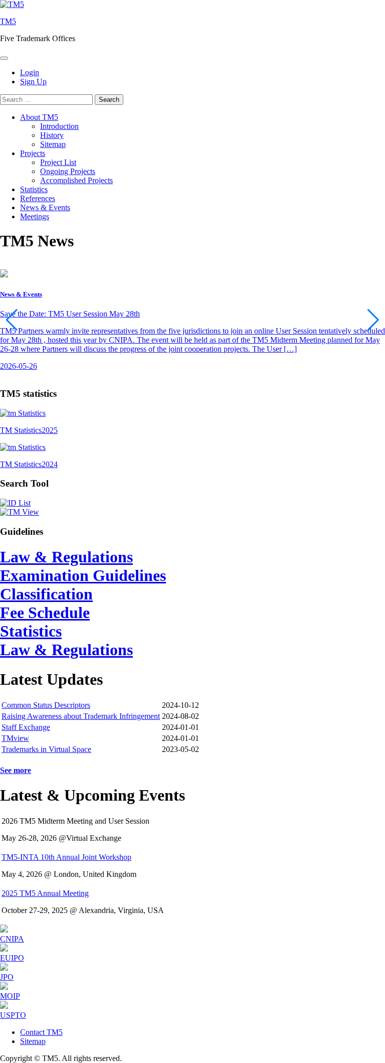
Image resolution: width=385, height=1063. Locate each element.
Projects (32, 153)
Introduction (59, 126)
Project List (58, 162)
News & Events (45, 207)
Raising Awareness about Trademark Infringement (81, 716)
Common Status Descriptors (46, 705)
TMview (15, 738)
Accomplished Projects (76, 180)
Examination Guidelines (83, 575)
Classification (46, 594)
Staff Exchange (26, 727)
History (52, 135)
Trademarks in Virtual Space (46, 749)
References (37, 198)
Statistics (34, 189)
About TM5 (39, 117)
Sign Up (33, 81)
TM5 (8, 21)
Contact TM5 (41, 1032)
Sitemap (53, 144)
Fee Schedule (45, 612)
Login (29, 72)
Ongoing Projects (67, 171)
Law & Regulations (66, 557)
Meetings (34, 216)
